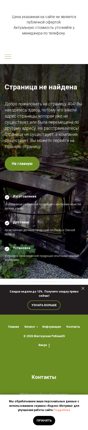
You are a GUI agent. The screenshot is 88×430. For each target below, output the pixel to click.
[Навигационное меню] (8, 57)
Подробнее (62, 410)
